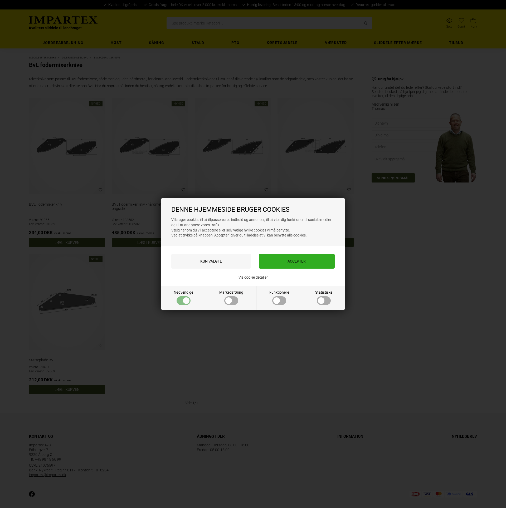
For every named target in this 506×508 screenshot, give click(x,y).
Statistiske (323, 292)
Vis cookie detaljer (253, 277)
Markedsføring (231, 292)
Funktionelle (279, 292)
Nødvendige (183, 292)
